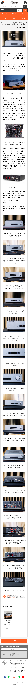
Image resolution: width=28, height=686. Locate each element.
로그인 (20, 10)
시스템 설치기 (4, 13)
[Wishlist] (2, 3)
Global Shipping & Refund (7, 682)
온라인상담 (23, 18)
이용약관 (25, 682)
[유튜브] (23, 677)
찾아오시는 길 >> (14, 649)
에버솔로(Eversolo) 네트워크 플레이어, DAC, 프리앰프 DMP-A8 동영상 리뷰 (26, 640)
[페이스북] (5, 677)
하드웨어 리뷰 (23, 13)
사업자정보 (14, 664)
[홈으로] (4, 662)
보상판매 (4, 18)
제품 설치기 (14, 13)
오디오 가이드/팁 (23, 16)
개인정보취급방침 (18, 682)
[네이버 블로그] (9, 677)
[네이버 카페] (19, 677)
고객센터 (14, 684)
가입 (25, 10)
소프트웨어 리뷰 (4, 16)
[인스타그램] (14, 677)
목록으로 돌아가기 (14, 641)
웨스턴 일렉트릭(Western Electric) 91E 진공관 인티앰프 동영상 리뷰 (6, 640)
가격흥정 (13, 18)
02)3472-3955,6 (15, 666)
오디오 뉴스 (14, 16)
